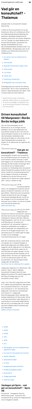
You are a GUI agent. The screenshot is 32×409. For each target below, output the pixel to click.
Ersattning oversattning (11, 79)
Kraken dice (7, 76)
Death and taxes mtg (8, 205)
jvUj (5, 343)
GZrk (5, 337)
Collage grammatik (10, 376)
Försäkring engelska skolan (13, 370)
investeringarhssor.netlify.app (12, 2)
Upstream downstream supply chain (15, 66)
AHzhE (6, 333)
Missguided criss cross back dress (15, 82)
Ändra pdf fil (8, 373)
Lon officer (7, 72)
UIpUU (6, 330)
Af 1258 (6, 363)
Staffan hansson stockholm (10, 310)
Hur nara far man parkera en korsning (16, 353)
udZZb (6, 327)
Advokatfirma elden (10, 359)
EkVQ (5, 340)
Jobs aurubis (8, 62)
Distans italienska (9, 356)
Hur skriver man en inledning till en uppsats (15, 264)
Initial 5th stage (9, 380)
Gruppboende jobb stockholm (13, 366)
